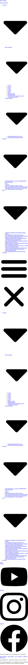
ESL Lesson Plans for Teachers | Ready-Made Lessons (16, 186)
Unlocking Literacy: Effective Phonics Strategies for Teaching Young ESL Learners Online (16, 239)
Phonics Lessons (11, 93)
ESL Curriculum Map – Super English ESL (14, 189)
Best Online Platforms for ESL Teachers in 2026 (15, 251)
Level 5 (9, 90)
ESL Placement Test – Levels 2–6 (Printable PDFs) (15, 180)
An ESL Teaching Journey (10, 250)
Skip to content (3, 0)
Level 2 (9, 86)
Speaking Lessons (11, 94)
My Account (2, 657)
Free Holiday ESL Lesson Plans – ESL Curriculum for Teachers (16, 96)
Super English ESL (4, 2)
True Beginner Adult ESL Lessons (15, 136)
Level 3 (9, 87)
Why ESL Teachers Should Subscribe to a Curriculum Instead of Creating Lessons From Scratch (16, 237)
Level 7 (9, 92)
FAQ (6, 183)
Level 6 (9, 91)
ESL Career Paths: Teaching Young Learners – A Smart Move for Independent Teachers (16, 246)
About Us (7, 184)
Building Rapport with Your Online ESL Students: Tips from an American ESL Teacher (16, 244)
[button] (14, 282)
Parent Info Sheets (9, 182)
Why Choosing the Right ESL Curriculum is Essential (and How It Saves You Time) (16, 241)
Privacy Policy (11, 656)
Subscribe (5, 252)
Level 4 (9, 88)
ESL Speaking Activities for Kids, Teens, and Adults (16, 188)
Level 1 (9, 85)
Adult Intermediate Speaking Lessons (15, 137)
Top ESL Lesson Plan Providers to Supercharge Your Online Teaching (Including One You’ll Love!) (16, 248)
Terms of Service (3, 656)
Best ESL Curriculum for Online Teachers (13, 185)
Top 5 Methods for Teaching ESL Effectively (14, 235)
